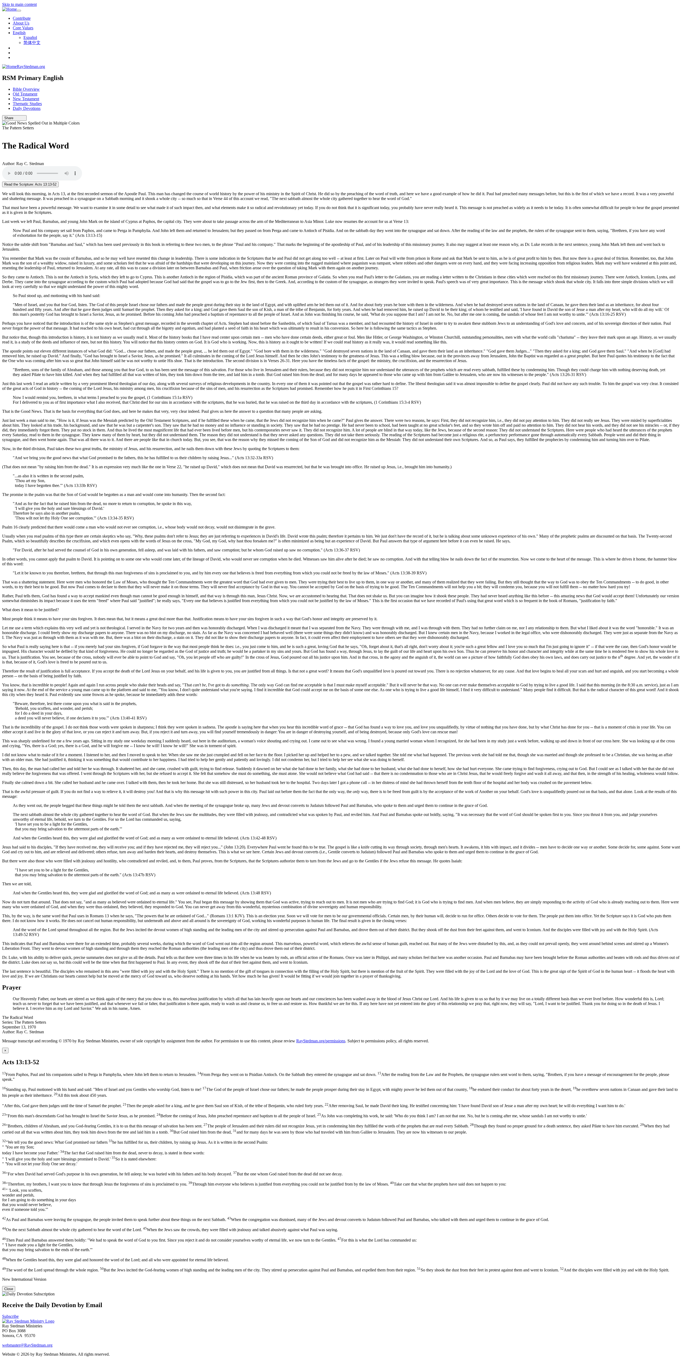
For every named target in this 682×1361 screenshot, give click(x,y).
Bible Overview (26, 89)
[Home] (9, 9)
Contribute (22, 18)
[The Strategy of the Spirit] (3, 132)
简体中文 (31, 42)
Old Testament (25, 94)
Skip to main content (19, 4)
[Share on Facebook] (23, 118)
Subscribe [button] (10, 1316)
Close (8, 1289)
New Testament (26, 99)
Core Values (23, 28)
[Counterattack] (3, 159)
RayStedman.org (31, 66)
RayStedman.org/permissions (320, 1041)
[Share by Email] (15, 118)
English (19, 32)
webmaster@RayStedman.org (27, 1345)
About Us (21, 23)
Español (30, 37)
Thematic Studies (27, 103)
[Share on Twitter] (19, 118)
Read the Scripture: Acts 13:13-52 (30, 184)
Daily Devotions (26, 108)
